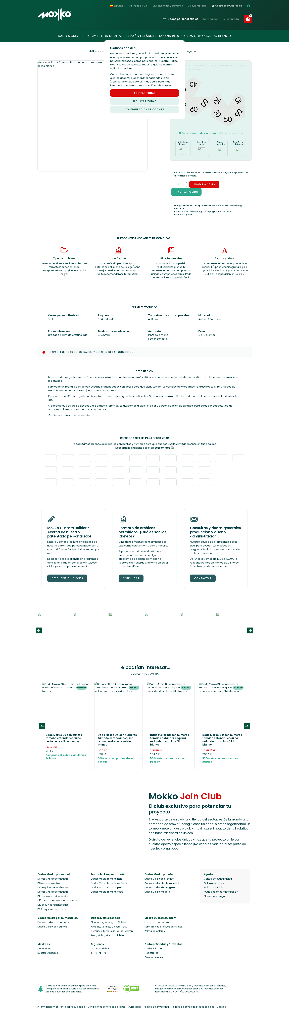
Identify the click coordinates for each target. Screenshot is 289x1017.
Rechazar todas (144, 101)
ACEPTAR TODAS (145, 93)
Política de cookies (160, 85)
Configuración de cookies (144, 109)
